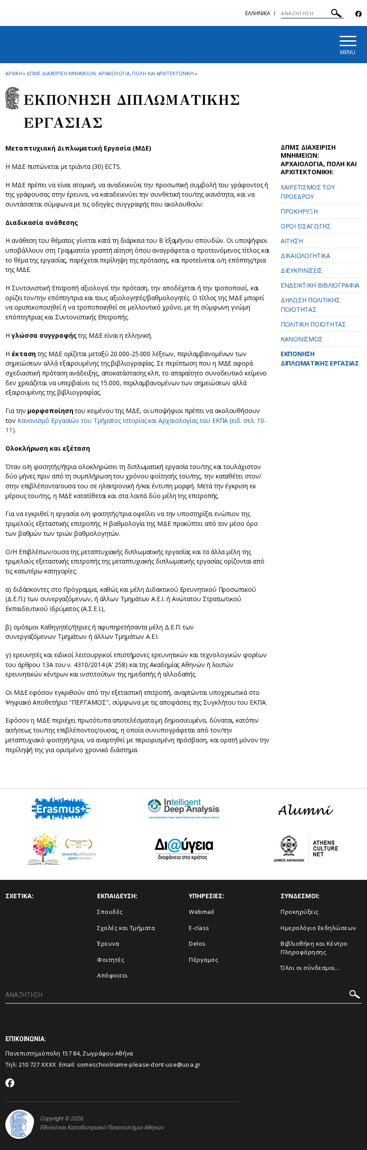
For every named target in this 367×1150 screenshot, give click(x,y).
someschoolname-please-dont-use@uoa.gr (139, 1064)
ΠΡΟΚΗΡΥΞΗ (299, 211)
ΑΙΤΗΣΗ (292, 241)
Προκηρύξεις (300, 912)
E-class (199, 928)
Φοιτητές (110, 960)
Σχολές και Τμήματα (126, 928)
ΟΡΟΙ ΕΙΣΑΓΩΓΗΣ (306, 226)
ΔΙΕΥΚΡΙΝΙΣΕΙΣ (301, 270)
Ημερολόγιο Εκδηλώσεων (318, 928)
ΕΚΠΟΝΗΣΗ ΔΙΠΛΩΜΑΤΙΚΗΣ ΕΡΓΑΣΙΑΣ (320, 358)
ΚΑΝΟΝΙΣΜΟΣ (302, 339)
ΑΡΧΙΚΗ (13, 73)
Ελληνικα (257, 13)
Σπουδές (110, 912)
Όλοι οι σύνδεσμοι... (310, 968)
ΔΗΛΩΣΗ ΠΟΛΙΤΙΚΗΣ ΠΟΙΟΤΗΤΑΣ (310, 305)
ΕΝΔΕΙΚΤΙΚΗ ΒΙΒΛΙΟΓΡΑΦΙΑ (320, 285)
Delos (197, 943)
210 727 (30, 1064)
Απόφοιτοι (112, 975)
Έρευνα (108, 943)
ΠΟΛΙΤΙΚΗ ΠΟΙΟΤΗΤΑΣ (313, 324)
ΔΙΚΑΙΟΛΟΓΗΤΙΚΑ (305, 255)
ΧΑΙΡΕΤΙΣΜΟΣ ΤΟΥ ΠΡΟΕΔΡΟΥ (308, 192)
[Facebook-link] (358, 14)
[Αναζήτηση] (336, 15)
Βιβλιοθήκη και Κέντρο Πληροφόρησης (314, 947)
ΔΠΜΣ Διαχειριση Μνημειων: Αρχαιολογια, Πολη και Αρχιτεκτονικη (110, 73)
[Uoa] (19, 1124)
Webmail (201, 912)
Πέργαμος (203, 960)
